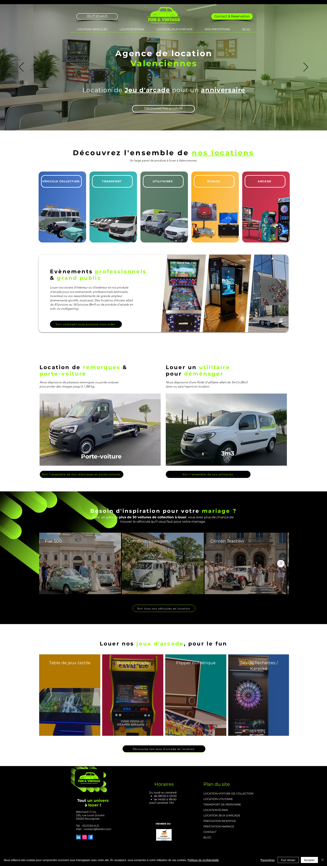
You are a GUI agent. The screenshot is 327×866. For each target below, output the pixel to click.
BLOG (207, 837)
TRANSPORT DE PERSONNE (222, 804)
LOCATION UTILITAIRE (218, 799)
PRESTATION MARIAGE (218, 826)
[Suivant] (305, 67)
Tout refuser (288, 860)
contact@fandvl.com (97, 829)
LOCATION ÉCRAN (215, 810)
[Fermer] (322, 860)
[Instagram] (84, 837)
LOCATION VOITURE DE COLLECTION (228, 793)
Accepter (309, 860)
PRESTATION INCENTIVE (219, 821)
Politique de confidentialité (203, 860)
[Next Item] (281, 563)
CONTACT (209, 832)
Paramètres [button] (268, 860)
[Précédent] (21, 67)
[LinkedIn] (78, 837)
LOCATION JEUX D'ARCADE (221, 815)
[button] (92, 29)
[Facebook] (90, 837)
